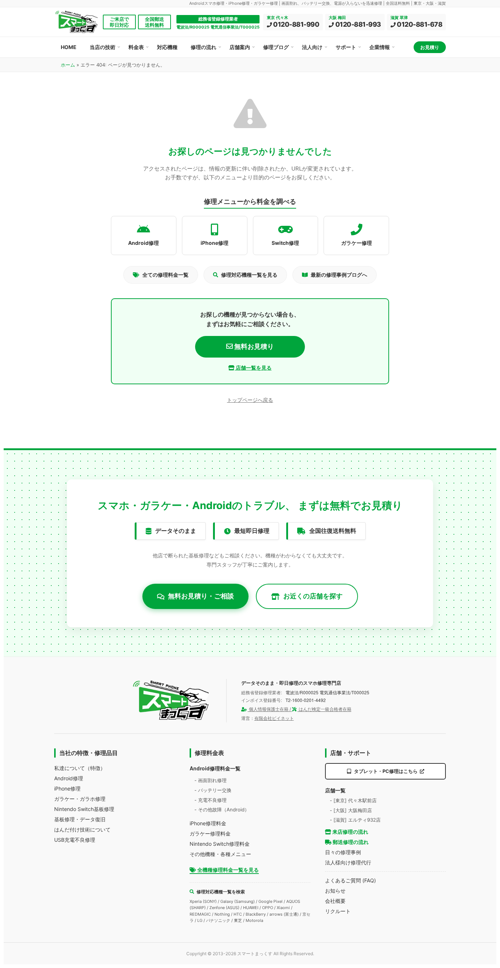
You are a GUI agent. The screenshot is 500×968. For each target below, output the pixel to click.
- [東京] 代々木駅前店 (353, 800)
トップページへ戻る (250, 400)
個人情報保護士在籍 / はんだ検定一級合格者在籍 (299, 709)
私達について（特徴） (79, 768)
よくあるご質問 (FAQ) (350, 880)
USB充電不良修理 (74, 840)
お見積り (429, 47)
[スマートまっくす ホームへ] (171, 700)
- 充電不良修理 (210, 800)
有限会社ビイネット (274, 718)
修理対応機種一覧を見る (249, 275)
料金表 (136, 47)
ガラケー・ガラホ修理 (79, 799)
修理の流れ (203, 47)
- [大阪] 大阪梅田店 (351, 810)
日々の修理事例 (343, 852)
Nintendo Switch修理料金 (220, 844)
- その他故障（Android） (221, 809)
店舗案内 (240, 47)
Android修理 (68, 778)
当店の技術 (102, 47)
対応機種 (167, 47)
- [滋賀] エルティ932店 (355, 820)
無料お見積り (253, 346)
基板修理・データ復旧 (79, 819)
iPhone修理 (67, 788)
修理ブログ (276, 47)
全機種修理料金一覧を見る (227, 870)
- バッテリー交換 (212, 790)
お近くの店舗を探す (313, 596)
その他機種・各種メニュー (220, 854)
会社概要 (335, 901)
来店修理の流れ (349, 832)
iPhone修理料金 (208, 823)
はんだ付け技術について (82, 829)
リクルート (338, 911)
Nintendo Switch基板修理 (84, 809)
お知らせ (335, 890)
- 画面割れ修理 (210, 780)
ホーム (68, 65)
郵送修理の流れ (350, 842)
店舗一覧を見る (253, 368)
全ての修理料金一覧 (165, 275)
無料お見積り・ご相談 (201, 596)
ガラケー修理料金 (210, 833)
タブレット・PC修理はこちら (386, 771)
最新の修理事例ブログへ (339, 275)
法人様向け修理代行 (348, 862)
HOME (69, 47)
